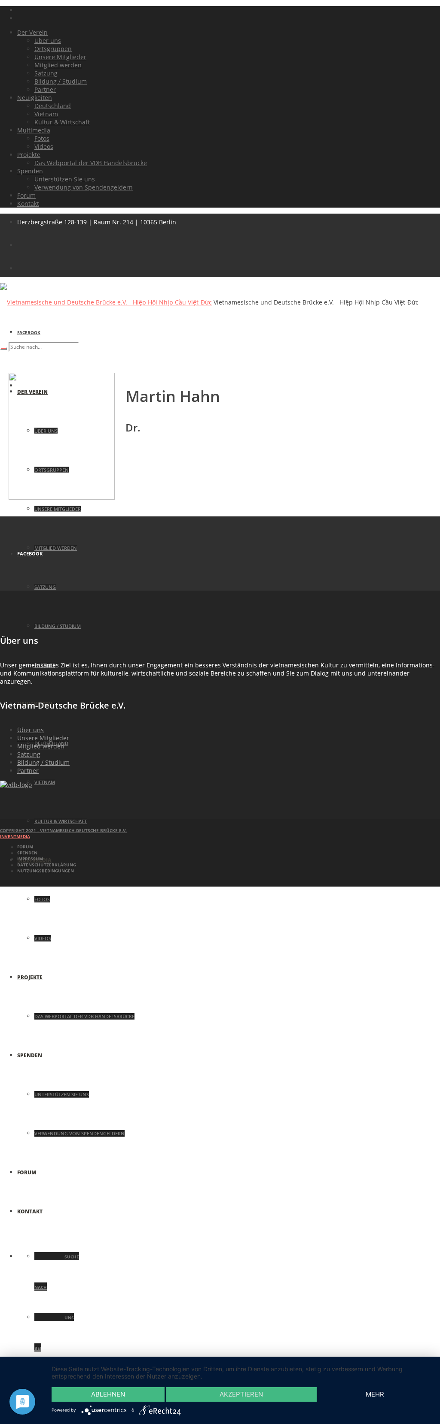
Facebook (28, 332)
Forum (25, 847)
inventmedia (15, 836)
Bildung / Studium (43, 762)
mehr (375, 1394)
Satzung (28, 754)
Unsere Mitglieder (43, 738)
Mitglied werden (40, 746)
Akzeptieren (241, 1394)
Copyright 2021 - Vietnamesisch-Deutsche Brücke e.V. (63, 830)
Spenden (27, 853)
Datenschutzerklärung (46, 865)
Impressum (30, 859)
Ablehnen (108, 1394)
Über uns (30, 730)
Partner (28, 770)
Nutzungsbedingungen (45, 871)
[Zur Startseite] (16, 785)
